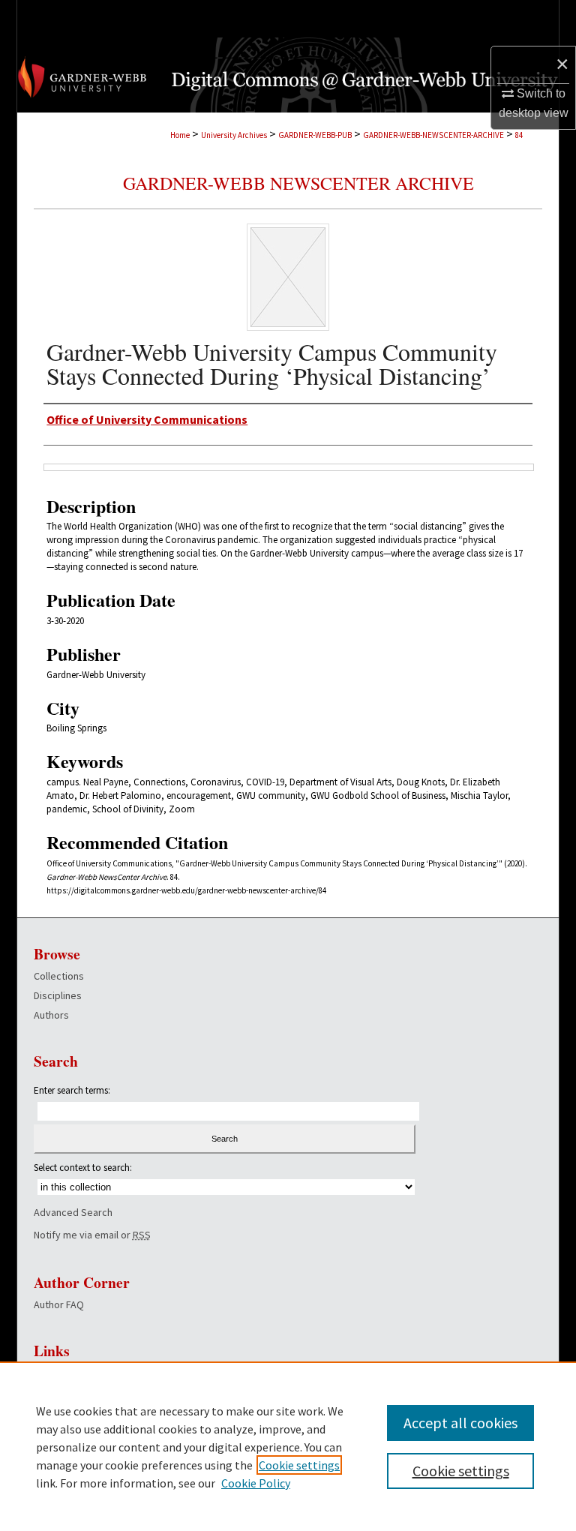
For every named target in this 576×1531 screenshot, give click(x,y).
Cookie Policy (255, 1482)
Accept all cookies (461, 1422)
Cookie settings (299, 1464)
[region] (288, 1446)
